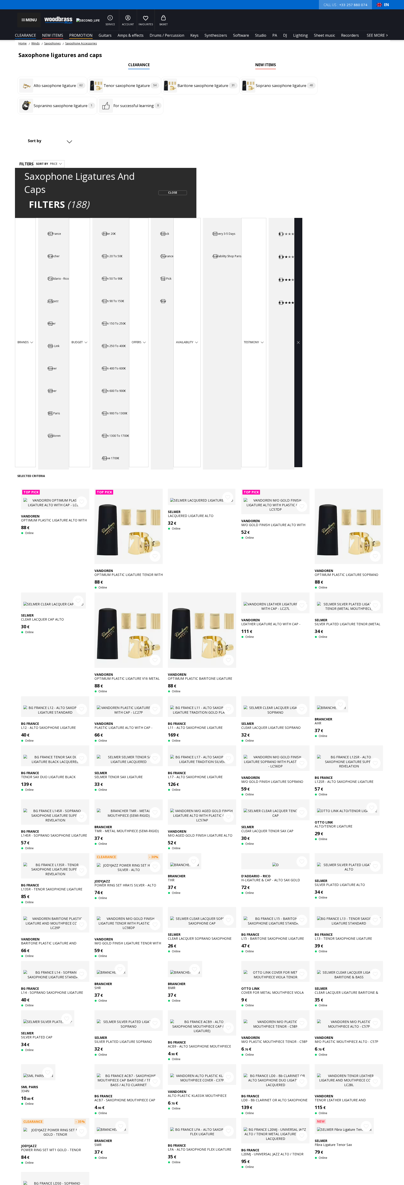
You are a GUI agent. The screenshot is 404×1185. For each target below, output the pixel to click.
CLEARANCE (25, 35)
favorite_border (82, 502)
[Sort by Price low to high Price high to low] (49, 141)
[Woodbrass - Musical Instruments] (56, 20)
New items (52, 35)
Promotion (81, 35)
